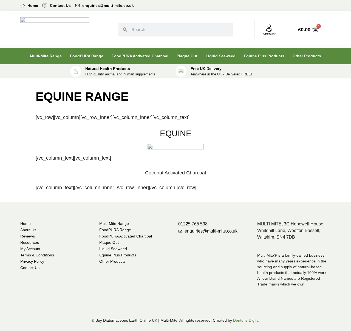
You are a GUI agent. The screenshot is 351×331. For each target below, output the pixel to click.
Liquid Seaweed (221, 56)
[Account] (269, 28)
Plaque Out (187, 56)
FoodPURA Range (86, 56)
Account (269, 34)
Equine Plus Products (264, 56)
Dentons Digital (246, 320)
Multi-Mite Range (46, 56)
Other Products (307, 56)
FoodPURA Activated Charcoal (140, 56)
